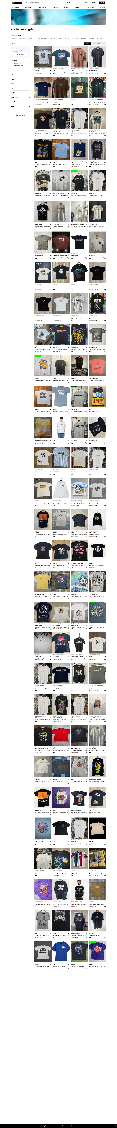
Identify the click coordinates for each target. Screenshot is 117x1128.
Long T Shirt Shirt (42, 38)
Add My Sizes (20, 54)
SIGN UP (94, 2)
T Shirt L (14, 38)
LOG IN (102, 2)
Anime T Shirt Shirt (62, 38)
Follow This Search (20, 115)
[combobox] (48, 2)
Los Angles (91, 38)
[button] (20, 63)
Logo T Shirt (52, 38)
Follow (87, 43)
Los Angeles (99, 38)
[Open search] (26, 3)
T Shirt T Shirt (23, 38)
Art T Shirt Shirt (74, 38)
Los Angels (83, 38)
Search (68, 2)
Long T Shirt (32, 38)
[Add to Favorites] (50, 74)
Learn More (70, 1125)
